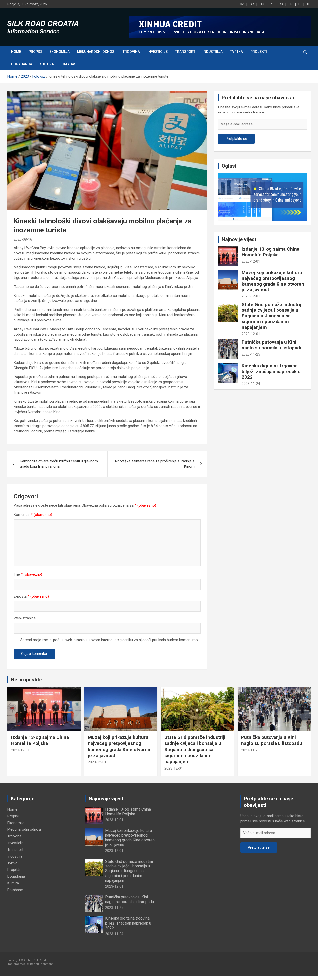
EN (291, 4)
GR (252, 4)
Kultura (47, 64)
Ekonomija (59, 52)
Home (16, 52)
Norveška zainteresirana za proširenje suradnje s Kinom (155, 464)
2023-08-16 (23, 239)
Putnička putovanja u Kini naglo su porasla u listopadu (272, 345)
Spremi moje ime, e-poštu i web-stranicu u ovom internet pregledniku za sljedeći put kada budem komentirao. (109, 640)
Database (69, 64)
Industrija (213, 52)
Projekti (258, 52)
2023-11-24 (251, 384)
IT (299, 4)
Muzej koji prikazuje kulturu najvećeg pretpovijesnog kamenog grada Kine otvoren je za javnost (273, 281)
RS (281, 4)
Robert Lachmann (42, 964)
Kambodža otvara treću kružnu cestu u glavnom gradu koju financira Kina (59, 464)
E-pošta (31, 596)
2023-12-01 (251, 261)
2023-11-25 (251, 354)
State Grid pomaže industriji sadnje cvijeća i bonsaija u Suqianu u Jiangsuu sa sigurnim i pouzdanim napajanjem (272, 316)
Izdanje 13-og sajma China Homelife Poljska (270, 252)
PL (271, 4)
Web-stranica (25, 618)
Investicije (157, 52)
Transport (185, 52)
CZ (242, 4)
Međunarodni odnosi (96, 52)
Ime (28, 574)
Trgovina (131, 52)
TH (309, 4)
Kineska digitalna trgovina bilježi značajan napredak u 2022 (271, 371)
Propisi (35, 52)
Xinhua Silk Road (35, 960)
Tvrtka (236, 52)
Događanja (21, 64)
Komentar (33, 514)
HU (262, 4)
